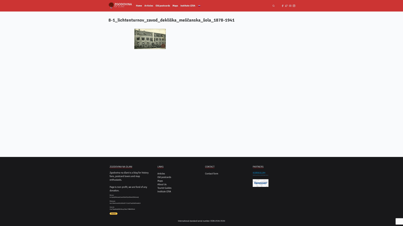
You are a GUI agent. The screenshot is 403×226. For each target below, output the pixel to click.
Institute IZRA (187, 5)
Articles (148, 5)
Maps (175, 5)
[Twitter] (286, 6)
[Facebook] (282, 6)
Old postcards (163, 5)
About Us (162, 184)
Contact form (211, 173)
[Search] (273, 5)
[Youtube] (290, 6)
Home (139, 5)
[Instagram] (294, 6)
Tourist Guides (164, 188)
